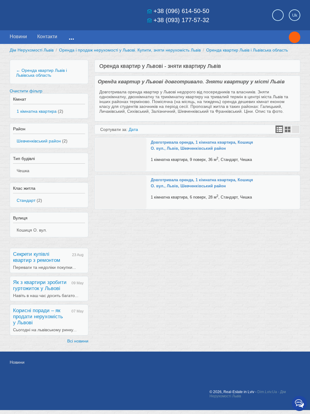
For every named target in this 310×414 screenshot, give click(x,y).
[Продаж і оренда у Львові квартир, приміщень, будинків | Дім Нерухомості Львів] (52, 13)
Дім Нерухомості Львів (32, 50)
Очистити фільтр (26, 90)
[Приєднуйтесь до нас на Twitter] (248, 365)
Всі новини (77, 341)
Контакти (47, 36)
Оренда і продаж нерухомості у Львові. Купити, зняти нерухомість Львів (130, 50)
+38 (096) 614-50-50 (181, 11)
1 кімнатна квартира (37, 111)
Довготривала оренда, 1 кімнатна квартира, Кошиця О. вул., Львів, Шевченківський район (202, 145)
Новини (18, 36)
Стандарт (26, 200)
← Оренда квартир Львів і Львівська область (41, 73)
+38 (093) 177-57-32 (181, 20)
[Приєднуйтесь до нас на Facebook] (234, 365)
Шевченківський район (39, 141)
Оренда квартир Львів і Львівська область (247, 50)
